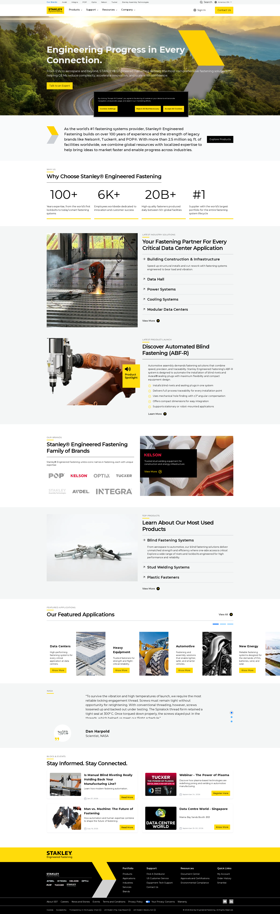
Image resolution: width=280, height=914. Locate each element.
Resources (108, 9)
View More (148, 320)
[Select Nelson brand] (79, 476)
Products (74, 9)
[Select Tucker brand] (124, 476)
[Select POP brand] (57, 476)
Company (127, 9)
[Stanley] (55, 10)
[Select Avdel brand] (81, 491)
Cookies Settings (108, 109)
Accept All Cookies (173, 109)
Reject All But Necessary (147, 109)
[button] (64, 2)
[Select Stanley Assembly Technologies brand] (57, 491)
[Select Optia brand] (102, 476)
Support (91, 9)
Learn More (155, 414)
